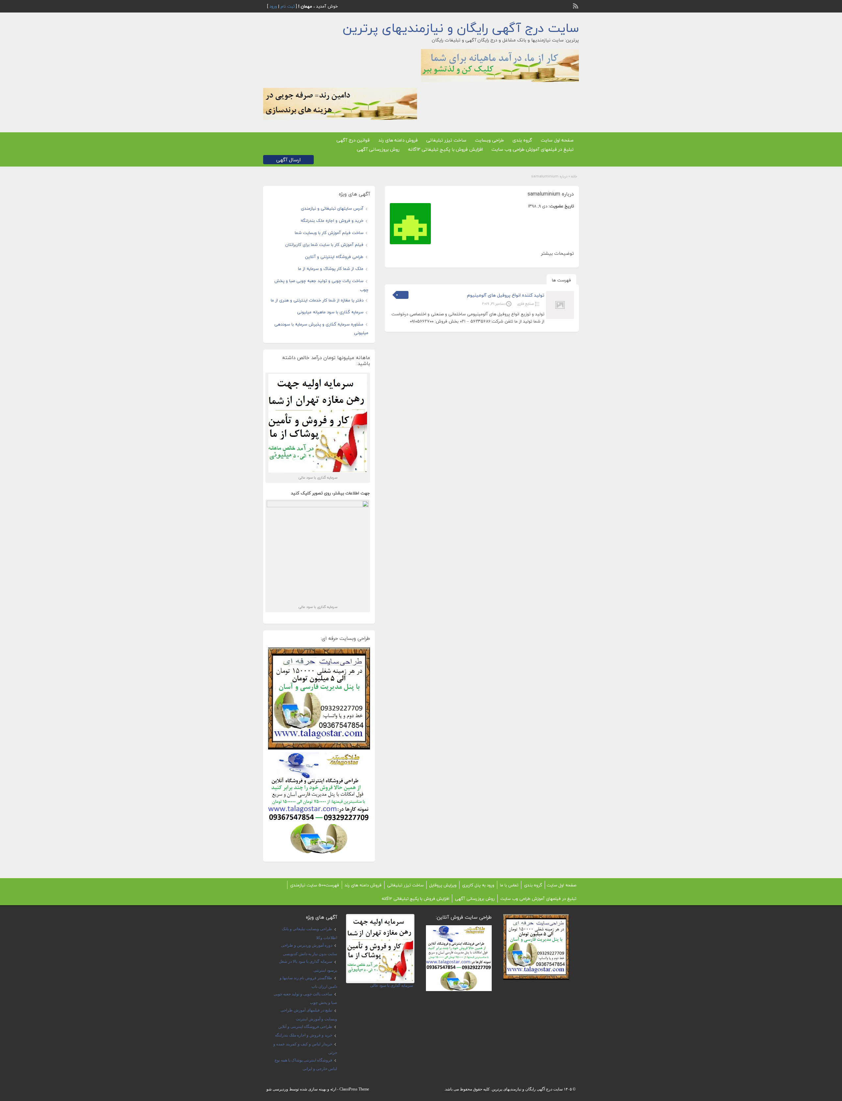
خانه (574, 176)
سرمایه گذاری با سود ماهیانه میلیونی (330, 312)
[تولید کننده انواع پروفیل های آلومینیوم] (560, 317)
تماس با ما (509, 885)
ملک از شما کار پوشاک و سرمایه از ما (330, 268)
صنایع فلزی (525, 304)
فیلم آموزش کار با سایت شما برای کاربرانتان (324, 244)
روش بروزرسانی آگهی (378, 149)
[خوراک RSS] (576, 5)
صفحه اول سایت (557, 140)
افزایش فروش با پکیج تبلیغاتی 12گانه (445, 149)
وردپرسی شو (277, 1089)
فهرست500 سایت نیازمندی (314, 885)
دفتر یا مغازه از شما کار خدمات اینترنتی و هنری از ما (317, 300)
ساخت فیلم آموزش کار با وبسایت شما (329, 232)
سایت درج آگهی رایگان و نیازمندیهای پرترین (461, 28)
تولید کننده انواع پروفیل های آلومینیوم (505, 295)
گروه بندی (522, 140)
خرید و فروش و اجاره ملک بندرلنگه (332, 220)
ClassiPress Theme (354, 1089)
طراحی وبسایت (489, 140)
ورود (273, 6)
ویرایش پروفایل (443, 885)
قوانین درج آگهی (353, 140)
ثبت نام (288, 6)
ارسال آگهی (288, 159)
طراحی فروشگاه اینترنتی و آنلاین (334, 256)
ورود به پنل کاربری (478, 885)
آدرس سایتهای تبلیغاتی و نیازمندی (332, 208)
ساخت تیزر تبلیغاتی (446, 140)
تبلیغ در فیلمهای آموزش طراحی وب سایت (532, 149)
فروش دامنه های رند (398, 140)
